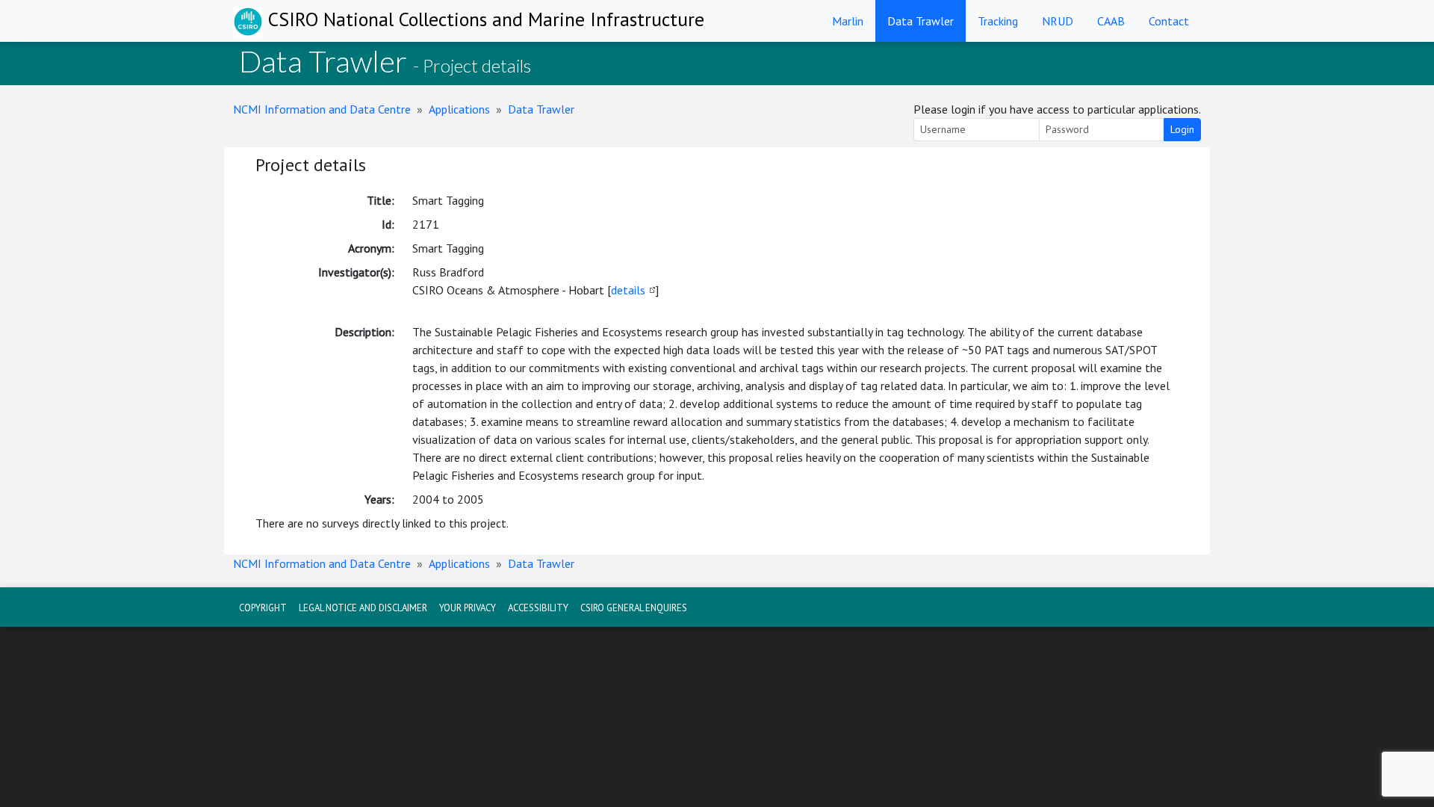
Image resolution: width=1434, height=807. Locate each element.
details (628, 289)
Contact (1169, 20)
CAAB (1111, 20)
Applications (459, 109)
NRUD (1057, 20)
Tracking (998, 20)
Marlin (847, 20)
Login (1182, 129)
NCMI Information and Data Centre (322, 109)
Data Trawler (920, 20)
